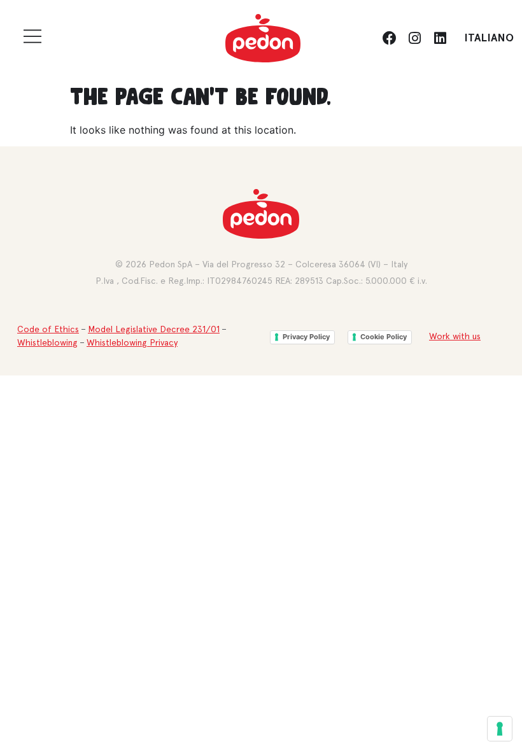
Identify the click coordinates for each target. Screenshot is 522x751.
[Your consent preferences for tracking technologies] (500, 729)
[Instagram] (415, 38)
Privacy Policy (306, 336)
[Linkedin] (440, 38)
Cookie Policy (383, 336)
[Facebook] (389, 38)
